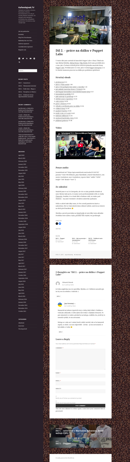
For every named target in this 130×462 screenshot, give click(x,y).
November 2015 (23, 308)
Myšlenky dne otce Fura (25, 40)
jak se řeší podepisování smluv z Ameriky (70, 87)
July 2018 (21, 230)
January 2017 (22, 272)
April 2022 (21, 155)
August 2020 (22, 173)
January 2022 (22, 164)
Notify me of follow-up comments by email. (69, 398)
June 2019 (21, 203)
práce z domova (61, 104)
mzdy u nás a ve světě (63, 113)
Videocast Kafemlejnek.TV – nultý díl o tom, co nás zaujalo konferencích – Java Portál (26, 136)
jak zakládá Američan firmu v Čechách (69, 89)
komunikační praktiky (63, 94)
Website (58, 388)
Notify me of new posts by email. (66, 403)
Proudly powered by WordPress (65, 458)
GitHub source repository (64, 99)
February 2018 (22, 239)
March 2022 (21, 158)
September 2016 (23, 278)
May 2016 (21, 290)
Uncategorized (22, 329)
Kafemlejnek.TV (26, 7)
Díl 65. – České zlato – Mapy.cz (27, 89)
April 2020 (21, 185)
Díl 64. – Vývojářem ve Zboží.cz (27, 92)
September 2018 (23, 224)
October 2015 (22, 311)
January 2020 (22, 191)
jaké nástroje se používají (64, 97)
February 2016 (22, 299)
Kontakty (21, 34)
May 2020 (21, 182)
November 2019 (23, 197)
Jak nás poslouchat (23, 31)
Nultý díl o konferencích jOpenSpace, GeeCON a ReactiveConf (26, 110)
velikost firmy (60, 109)
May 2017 (21, 260)
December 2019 (22, 194)
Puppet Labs (60, 68)
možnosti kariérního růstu (65, 118)
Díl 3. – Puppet (60, 238)
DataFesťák (80, 213)
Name (58, 373)
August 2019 (22, 200)
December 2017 (22, 245)
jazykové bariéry (61, 111)
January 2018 (22, 242)
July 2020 (21, 176)
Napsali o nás (22, 50)
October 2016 (22, 275)
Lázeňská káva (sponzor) (25, 47)
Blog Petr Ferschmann (24, 37)
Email (58, 381)
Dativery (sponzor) (23, 43)
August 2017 (22, 251)
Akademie (21, 323)
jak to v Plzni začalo (62, 85)
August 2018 (22, 227)
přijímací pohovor (62, 121)
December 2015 (22, 305)
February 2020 (22, 188)
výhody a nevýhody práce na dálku (68, 106)
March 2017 (21, 266)
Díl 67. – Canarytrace (24, 83)
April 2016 (21, 293)
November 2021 (23, 170)
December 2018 (22, 215)
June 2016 (21, 287)
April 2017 (21, 263)
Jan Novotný (22, 108)
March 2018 (21, 236)
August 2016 (22, 281)
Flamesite (59, 196)
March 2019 (21, 209)
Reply (58, 296)
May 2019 (21, 206)
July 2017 (21, 254)
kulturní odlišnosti (62, 116)
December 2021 (22, 167)
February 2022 (22, 161)
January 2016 (22, 302)
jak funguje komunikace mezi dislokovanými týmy (73, 92)
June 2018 (21, 233)
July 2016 (21, 284)
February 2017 (22, 269)
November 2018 (23, 218)
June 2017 (21, 257)
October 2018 (22, 221)
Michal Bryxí (74, 63)
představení (60, 82)
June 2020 (21, 179)
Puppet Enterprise (95, 68)
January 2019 (22, 212)
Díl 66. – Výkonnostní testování (27, 86)
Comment (59, 348)
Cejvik (20, 115)
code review (60, 101)
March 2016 (21, 296)
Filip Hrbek (83, 63)
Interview (21, 326)
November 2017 (23, 248)
